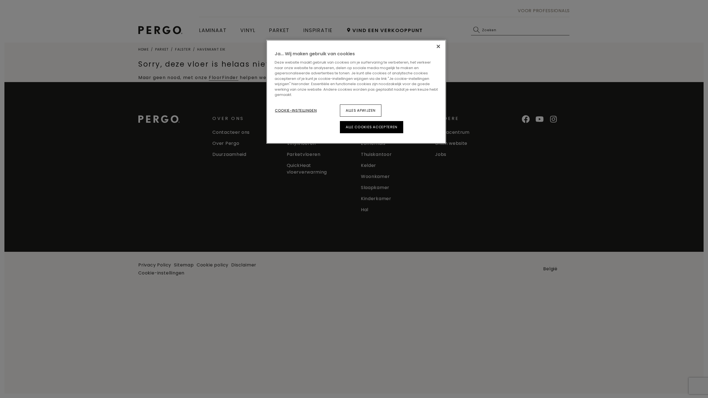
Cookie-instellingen (296, 110)
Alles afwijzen (361, 110)
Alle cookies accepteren (371, 127)
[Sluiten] (438, 46)
